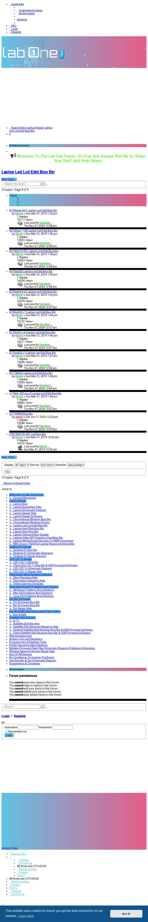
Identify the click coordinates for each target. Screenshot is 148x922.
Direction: (61, 464)
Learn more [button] (26, 916)
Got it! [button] (126, 913)
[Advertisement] (74, 97)
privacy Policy (10, 848)
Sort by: (35, 464)
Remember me (17, 731)
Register (20, 716)
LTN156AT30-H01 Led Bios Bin (27, 434)
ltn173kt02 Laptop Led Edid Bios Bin (30, 373)
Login (6, 716)
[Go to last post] (52, 222)
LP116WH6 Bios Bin (21, 413)
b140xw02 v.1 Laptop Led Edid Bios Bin (32, 312)
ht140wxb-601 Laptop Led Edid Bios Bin (33, 210)
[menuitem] (29, 10)
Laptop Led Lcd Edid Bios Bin (28, 172)
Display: (9, 464)
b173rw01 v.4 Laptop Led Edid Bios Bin (32, 332)
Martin (19, 213)
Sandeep (44, 222)
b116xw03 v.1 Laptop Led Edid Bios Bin (32, 352)
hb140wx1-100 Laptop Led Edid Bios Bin (33, 230)
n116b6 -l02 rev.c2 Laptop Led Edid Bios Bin (35, 393)
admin (19, 416)
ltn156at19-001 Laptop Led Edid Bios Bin (33, 251)
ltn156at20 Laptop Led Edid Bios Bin (31, 271)
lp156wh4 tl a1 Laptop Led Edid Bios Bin (33, 291)
